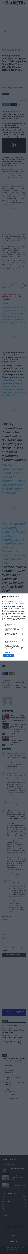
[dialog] (14, 627)
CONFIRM (8, 655)
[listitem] (14, 625)
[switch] (22, 628)
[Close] (24, 596)
